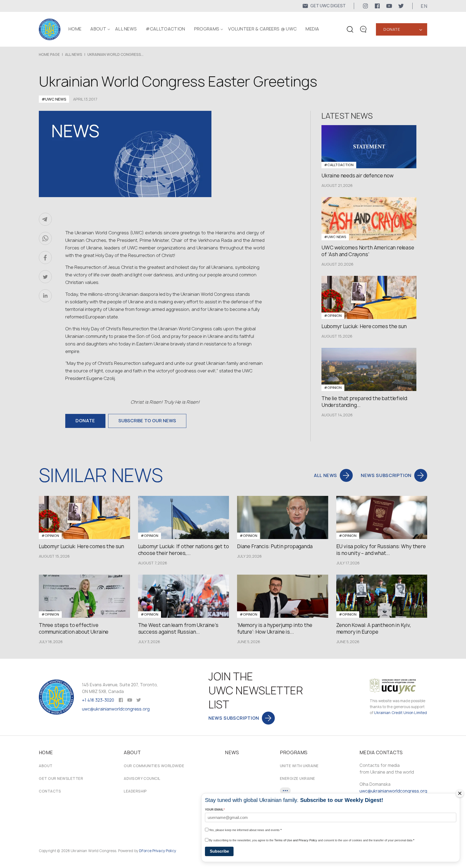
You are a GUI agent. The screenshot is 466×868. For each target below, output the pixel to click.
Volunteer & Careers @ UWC (262, 29)
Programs (207, 29)
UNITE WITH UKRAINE (299, 765)
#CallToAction (165, 29)
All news (126, 29)
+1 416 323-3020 (98, 700)
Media (312, 29)
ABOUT (98, 29)
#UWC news (54, 99)
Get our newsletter (61, 778)
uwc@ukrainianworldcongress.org (116, 709)
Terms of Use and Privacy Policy (295, 840)
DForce (145, 850)
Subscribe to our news (147, 421)
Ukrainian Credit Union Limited (400, 712)
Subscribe (219, 851)
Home (74, 29)
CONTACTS (50, 791)
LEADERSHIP (135, 791)
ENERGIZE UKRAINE (297, 778)
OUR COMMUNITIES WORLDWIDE (154, 765)
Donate (391, 29)
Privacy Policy (164, 850)
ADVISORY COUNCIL (142, 778)
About (46, 765)
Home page (49, 54)
